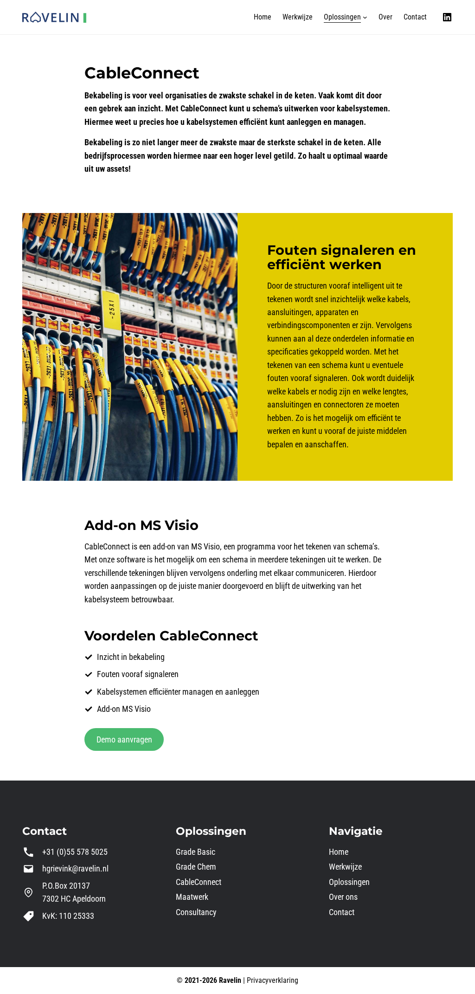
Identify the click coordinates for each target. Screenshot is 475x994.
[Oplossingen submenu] (365, 17)
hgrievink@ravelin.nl (75, 868)
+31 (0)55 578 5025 (75, 852)
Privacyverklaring (272, 980)
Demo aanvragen (124, 739)
